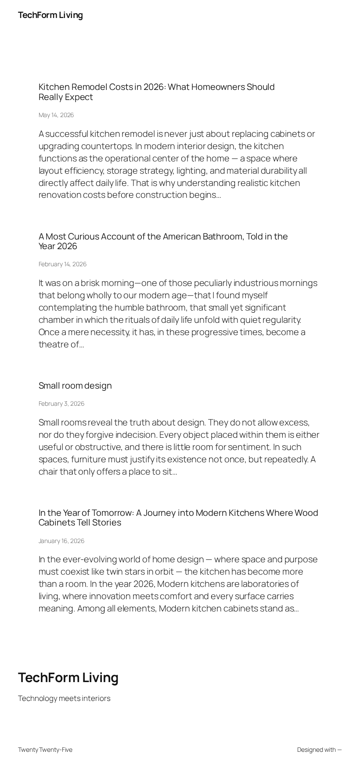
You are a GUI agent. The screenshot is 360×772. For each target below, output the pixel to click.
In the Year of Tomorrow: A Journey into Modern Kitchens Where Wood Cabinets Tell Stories (178, 518)
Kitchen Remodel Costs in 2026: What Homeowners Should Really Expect (157, 92)
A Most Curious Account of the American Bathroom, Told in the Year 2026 (163, 241)
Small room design (75, 385)
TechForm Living (50, 15)
